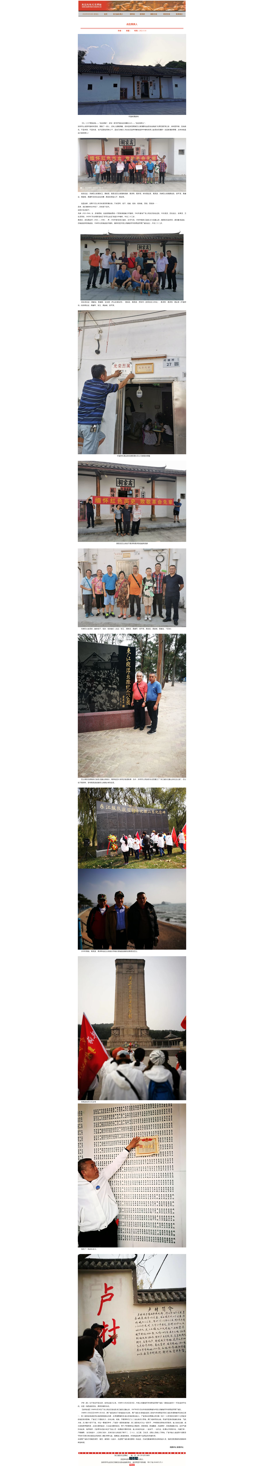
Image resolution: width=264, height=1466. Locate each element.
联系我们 (179, 14)
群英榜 (142, 14)
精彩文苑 (153, 14)
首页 (105, 14)
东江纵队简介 (118, 14)
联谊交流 (166, 14)
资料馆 (132, 14)
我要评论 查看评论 (176, 1447)
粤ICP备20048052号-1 (155, 1462)
